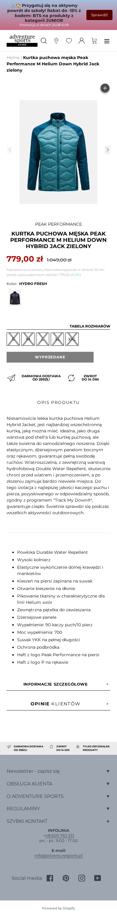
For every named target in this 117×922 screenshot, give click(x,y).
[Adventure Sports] (22, 40)
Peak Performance (58, 224)
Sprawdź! (99, 15)
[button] (107, 149)
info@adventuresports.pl (58, 855)
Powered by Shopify (58, 908)
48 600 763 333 (59, 835)
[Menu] (106, 40)
